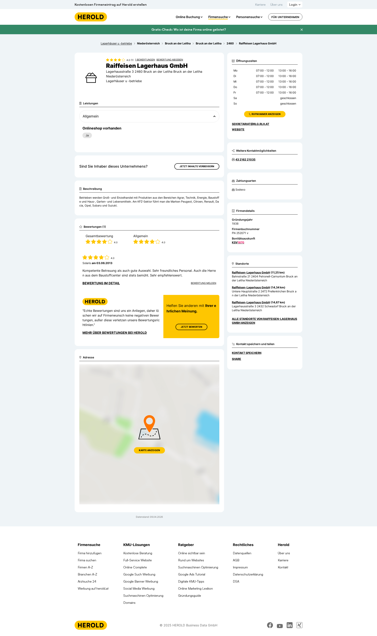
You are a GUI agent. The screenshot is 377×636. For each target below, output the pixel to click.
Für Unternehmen (285, 17)
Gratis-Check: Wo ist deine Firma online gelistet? (188, 29)
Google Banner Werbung (140, 581)
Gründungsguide (189, 595)
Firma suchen (87, 560)
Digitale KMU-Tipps (191, 581)
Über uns (276, 4)
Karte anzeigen (149, 450)
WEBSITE (238, 129)
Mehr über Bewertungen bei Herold (114, 333)
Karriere (260, 4)
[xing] (299, 625)
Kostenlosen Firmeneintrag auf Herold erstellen (111, 4)
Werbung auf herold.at (93, 588)
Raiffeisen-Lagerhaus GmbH (251, 272)
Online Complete (135, 567)
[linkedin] (290, 625)
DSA (236, 581)
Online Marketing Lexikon (195, 588)
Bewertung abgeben (169, 59)
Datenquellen (242, 553)
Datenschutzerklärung (248, 574)
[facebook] (270, 625)
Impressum (240, 567)
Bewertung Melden (203, 283)
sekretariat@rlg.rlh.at (250, 124)
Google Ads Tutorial (191, 574)
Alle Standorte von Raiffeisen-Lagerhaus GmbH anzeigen (264, 320)
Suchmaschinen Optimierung (143, 595)
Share (236, 359)
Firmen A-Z (85, 567)
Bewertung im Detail (101, 283)
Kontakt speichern (246, 352)
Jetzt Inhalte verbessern (196, 166)
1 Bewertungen (145, 59)
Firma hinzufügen (90, 553)
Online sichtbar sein (191, 553)
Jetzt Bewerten (191, 326)
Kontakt (283, 567)
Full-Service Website (137, 560)
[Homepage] (91, 16)
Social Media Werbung (139, 588)
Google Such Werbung (139, 574)
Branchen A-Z (87, 574)
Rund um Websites (191, 560)
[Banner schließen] (301, 29)
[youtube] (280, 625)
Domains (129, 603)
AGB (236, 560)
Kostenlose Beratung (137, 553)
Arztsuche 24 (87, 581)
